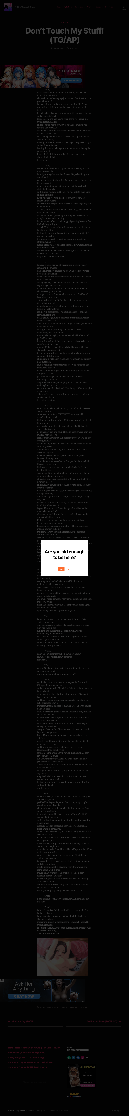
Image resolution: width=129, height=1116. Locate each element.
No (68, 569)
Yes (61, 569)
